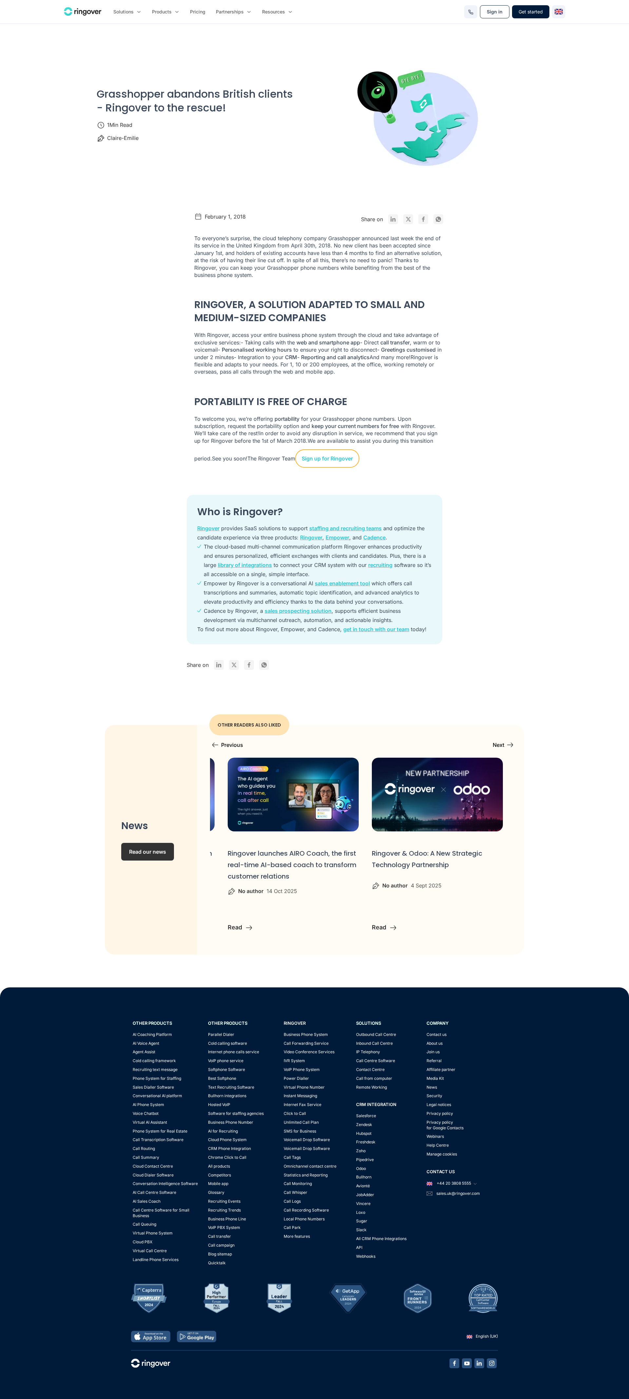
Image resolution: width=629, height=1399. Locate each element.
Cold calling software (227, 1043)
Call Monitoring (298, 1183)
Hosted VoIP (219, 1104)
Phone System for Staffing (157, 1078)
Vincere (363, 1203)
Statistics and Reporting (306, 1175)
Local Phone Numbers (304, 1218)
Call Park (292, 1227)
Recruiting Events (224, 1201)
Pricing (197, 11)
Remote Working (371, 1087)
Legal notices (439, 1104)
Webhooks (365, 1256)
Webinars (435, 1136)
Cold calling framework (154, 1060)
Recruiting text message (155, 1069)
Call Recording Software (306, 1210)
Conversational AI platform (157, 1095)
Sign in (495, 11)
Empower (337, 537)
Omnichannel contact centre (310, 1166)
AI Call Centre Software (154, 1192)
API (359, 1247)
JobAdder (365, 1194)
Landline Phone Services (156, 1259)
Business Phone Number (230, 1122)
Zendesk (364, 1124)
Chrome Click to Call (227, 1157)
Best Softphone (222, 1078)
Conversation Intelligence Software (165, 1183)
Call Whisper (295, 1192)
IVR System (294, 1060)
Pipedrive (365, 1159)
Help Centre (438, 1145)
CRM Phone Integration (229, 1148)
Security (434, 1095)
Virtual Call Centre (150, 1250)
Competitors (219, 1175)
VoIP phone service (225, 1060)
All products (219, 1166)
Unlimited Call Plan (301, 1122)
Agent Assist (144, 1051)
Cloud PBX (142, 1241)
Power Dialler (296, 1078)
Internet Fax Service (302, 1104)
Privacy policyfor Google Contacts (445, 1125)
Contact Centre (370, 1069)
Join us (433, 1051)
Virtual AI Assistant (150, 1122)
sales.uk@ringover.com (458, 1193)
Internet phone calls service (233, 1051)
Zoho (361, 1150)
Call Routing (144, 1148)
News (432, 1087)
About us (435, 1043)
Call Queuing (144, 1224)
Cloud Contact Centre (153, 1166)
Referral (434, 1060)
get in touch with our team (376, 629)
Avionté (363, 1185)
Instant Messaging (300, 1095)
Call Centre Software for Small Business (161, 1213)
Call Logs (292, 1201)
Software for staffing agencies (236, 1113)
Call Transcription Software (158, 1139)
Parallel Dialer (221, 1034)
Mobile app (218, 1183)
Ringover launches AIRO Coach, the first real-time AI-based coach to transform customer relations (292, 865)
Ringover (208, 528)
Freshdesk (365, 1141)
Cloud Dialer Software (153, 1175)
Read (236, 927)
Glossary (216, 1192)
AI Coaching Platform (152, 1034)
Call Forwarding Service (306, 1043)
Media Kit (435, 1078)
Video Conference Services (309, 1051)
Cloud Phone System (227, 1139)
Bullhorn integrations (227, 1095)
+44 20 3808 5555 (453, 1183)
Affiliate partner (441, 1069)
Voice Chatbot (146, 1113)
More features (297, 1236)
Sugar (361, 1220)
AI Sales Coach (147, 1201)
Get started (531, 11)
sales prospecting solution (298, 611)
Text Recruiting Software (231, 1087)
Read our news (147, 851)
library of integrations (245, 565)
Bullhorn (364, 1177)
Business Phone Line (227, 1218)
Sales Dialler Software (153, 1087)
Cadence (374, 537)
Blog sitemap (220, 1254)
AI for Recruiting (223, 1131)
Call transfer (219, 1236)
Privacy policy (440, 1113)
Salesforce (366, 1115)
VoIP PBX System (224, 1227)
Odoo (361, 1168)
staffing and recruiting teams (345, 528)
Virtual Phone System (153, 1233)
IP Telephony (368, 1051)
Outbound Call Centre (376, 1034)
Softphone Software (226, 1069)
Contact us (437, 1034)
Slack (361, 1229)
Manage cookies (442, 1154)
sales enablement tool (342, 583)
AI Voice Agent (146, 1043)
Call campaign (221, 1245)
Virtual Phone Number (304, 1087)
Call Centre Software (375, 1060)
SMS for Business (300, 1131)
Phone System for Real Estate (160, 1131)
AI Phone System (148, 1104)
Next (498, 745)
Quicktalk (217, 1262)
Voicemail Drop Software (307, 1139)
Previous (232, 745)
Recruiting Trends (224, 1210)
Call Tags (292, 1157)
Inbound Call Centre (374, 1043)
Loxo (360, 1212)
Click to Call (295, 1113)
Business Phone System (306, 1034)
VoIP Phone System (302, 1069)
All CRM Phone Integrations (381, 1238)
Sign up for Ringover (327, 458)
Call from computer (374, 1078)
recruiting (380, 565)
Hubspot (364, 1133)
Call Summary (146, 1157)
